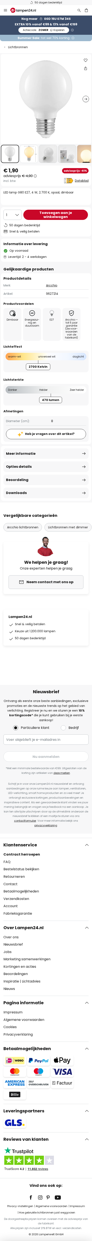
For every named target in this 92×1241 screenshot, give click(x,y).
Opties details (19, 466)
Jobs (7, 951)
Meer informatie (21, 453)
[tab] (46, 879)
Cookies (10, 1026)
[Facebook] (33, 1197)
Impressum (12, 1012)
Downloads (16, 492)
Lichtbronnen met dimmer (68, 527)
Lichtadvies (31, 981)
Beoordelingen (15, 973)
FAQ (6, 861)
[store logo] (25, 10)
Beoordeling (17, 479)
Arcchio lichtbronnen (22, 527)
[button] (10, 154)
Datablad (82, 181)
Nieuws (9, 988)
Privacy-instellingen (20, 1206)
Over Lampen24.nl (23, 928)
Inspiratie (11, 981)
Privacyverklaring (18, 1034)
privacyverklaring (45, 825)
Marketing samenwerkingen (26, 959)
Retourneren (14, 876)
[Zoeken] (79, 10)
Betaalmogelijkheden (21, 891)
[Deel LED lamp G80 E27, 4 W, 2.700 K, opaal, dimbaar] (85, 68)
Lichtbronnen (18, 47)
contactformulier (25, 820)
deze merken (61, 773)
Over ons (11, 937)
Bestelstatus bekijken (21, 869)
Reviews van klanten (26, 1139)
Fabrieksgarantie (17, 913)
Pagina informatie (23, 1003)
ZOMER (44, 30)
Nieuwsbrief (13, 944)
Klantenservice (20, 845)
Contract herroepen (21, 854)
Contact (10, 884)
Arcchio (51, 285)
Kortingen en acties (19, 966)
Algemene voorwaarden (23, 1019)
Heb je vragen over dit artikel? (49, 434)
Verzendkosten (16, 898)
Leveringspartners (23, 1111)
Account (10, 906)
